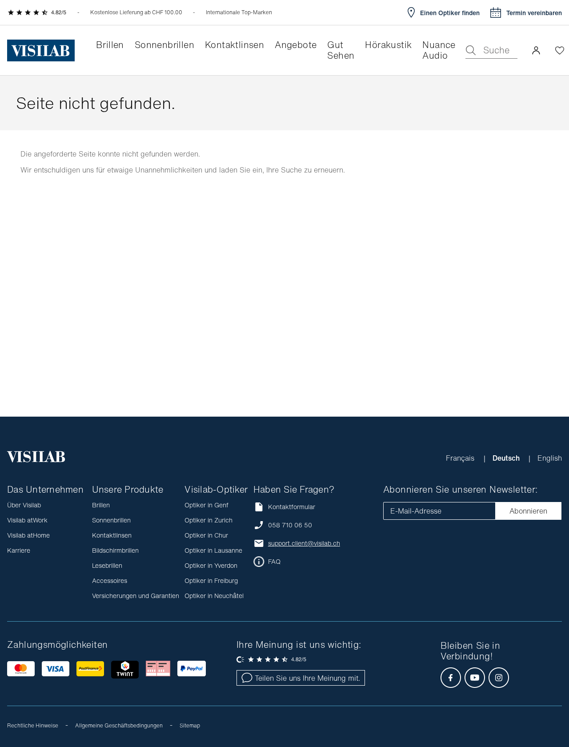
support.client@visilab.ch (304, 543)
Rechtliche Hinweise (32, 725)
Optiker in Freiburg (211, 580)
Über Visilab (24, 505)
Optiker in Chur (206, 535)
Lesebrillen (107, 565)
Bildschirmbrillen (115, 550)
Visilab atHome (28, 535)
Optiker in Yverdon (210, 565)
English (549, 458)
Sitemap (190, 725)
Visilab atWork (27, 520)
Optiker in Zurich (208, 520)
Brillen (101, 505)
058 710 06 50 (290, 525)
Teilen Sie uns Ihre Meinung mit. (307, 678)
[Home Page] (41, 50)
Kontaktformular (291, 506)
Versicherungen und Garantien (135, 595)
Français (461, 458)
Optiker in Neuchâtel (214, 595)
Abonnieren (528, 511)
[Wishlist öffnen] (560, 50)
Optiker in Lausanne (213, 550)
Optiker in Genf (206, 505)
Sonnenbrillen (111, 520)
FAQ (274, 562)
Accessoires (109, 580)
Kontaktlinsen (112, 535)
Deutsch (507, 458)
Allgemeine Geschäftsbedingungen (119, 725)
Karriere (18, 550)
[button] (536, 50)
